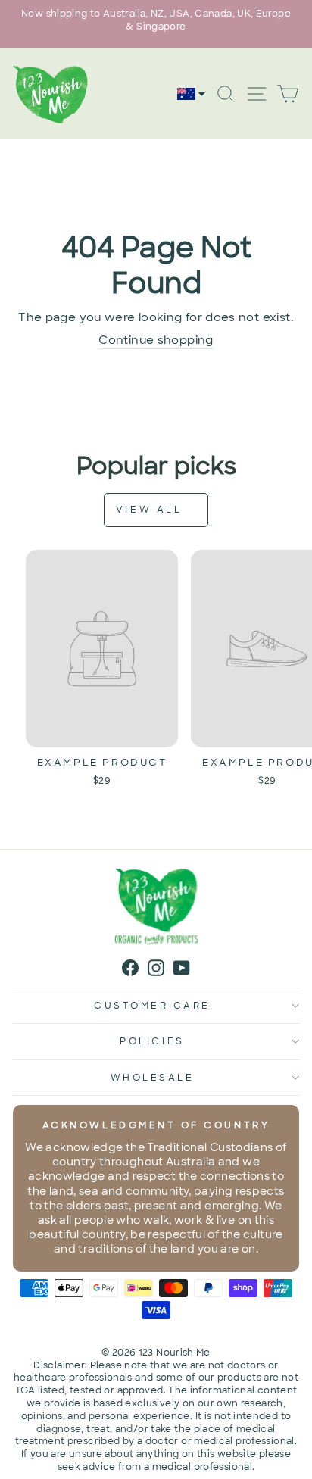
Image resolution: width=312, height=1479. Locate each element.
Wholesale (153, 1078)
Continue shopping (155, 340)
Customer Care (152, 1006)
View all (151, 510)
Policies (152, 1041)
